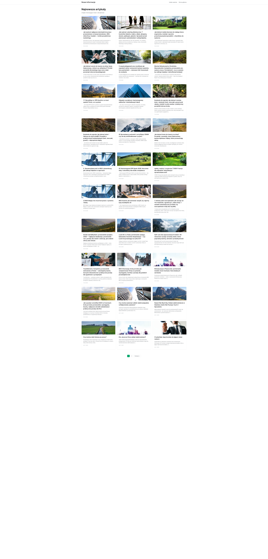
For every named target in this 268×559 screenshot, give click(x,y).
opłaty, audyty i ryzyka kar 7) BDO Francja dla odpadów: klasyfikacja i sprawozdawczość (168, 170)
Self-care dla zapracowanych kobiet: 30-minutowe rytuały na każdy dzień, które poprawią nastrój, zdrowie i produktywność (169, 236)
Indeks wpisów (173, 2)
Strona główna (182, 2)
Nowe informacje (88, 2)
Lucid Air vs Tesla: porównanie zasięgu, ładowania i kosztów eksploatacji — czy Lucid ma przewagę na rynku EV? (132, 236)
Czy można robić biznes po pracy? (95, 337)
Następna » (137, 356)
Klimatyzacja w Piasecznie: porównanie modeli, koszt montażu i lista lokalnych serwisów (167, 271)
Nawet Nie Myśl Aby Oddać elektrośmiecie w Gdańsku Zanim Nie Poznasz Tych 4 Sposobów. (169, 305)
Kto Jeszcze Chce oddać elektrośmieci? (132, 337)
